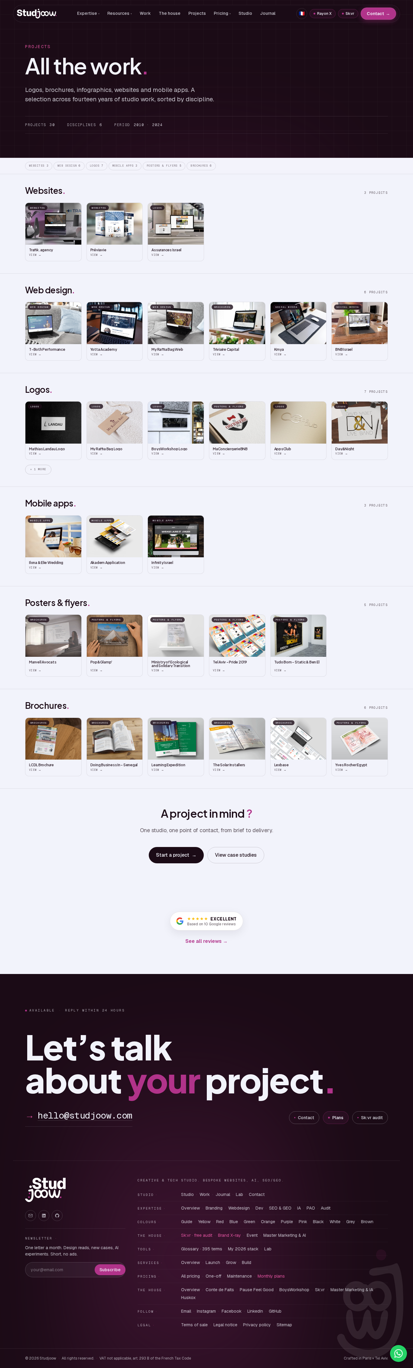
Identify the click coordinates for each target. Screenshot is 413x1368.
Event (252, 1235)
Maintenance (239, 1276)
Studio (245, 13)
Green (249, 1221)
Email (186, 1311)
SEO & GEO (280, 1208)
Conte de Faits (220, 1289)
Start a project (176, 855)
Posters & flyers (164, 166)
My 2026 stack (243, 1249)
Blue (233, 1221)
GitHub (275, 1311)
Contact (378, 13)
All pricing (190, 1276)
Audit (325, 1208)
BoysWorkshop (294, 1289)
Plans (337, 1117)
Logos (96, 166)
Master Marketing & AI (284, 1235)
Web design (69, 166)
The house (169, 13)
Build (246, 1262)
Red (220, 1221)
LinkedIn (255, 1311)
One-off (213, 1276)
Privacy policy (257, 1324)
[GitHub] (57, 1215)
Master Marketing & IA (351, 1289)
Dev (259, 1208)
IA (299, 1208)
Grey (350, 1221)
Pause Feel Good (257, 1289)
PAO (311, 1208)
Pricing (222, 13)
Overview (190, 1208)
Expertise (88, 13)
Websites (38, 166)
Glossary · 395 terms (201, 1249)
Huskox (188, 1297)
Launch (213, 1262)
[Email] (30, 1215)
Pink (303, 1221)
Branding (214, 1208)
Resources (119, 13)
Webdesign (239, 1208)
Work (145, 13)
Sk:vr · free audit (196, 1235)
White (335, 1221)
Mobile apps (125, 166)
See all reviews (206, 941)
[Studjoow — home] (37, 13)
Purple (287, 1221)
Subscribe (110, 1269)
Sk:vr (350, 13)
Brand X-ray (229, 1235)
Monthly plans (271, 1276)
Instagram (206, 1311)
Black (318, 1221)
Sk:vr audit (372, 1117)
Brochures (201, 166)
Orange (268, 1221)
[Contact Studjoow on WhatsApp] (398, 1353)
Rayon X (324, 13)
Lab (239, 1194)
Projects (197, 13)
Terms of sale (194, 1324)
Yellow (204, 1221)
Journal (267, 13)
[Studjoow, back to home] (45, 1190)
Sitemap (284, 1324)
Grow (231, 1262)
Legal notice (225, 1324)
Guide (186, 1221)
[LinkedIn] (43, 1215)
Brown (367, 1221)
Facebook (232, 1311)
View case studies (236, 855)
